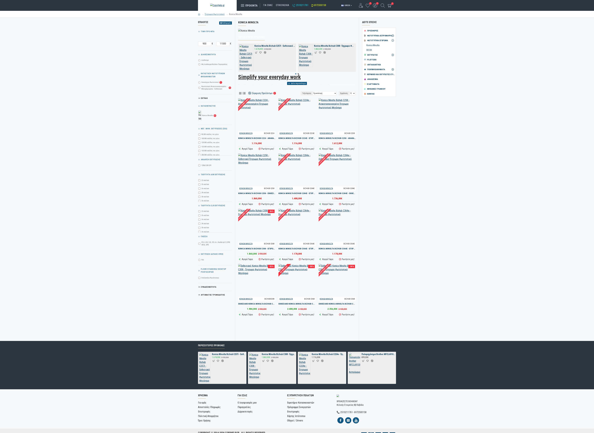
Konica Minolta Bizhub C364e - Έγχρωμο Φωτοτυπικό (297, 248)
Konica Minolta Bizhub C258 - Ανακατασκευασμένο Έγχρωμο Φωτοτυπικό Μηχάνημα (337, 138)
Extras (204, 98)
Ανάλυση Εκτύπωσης (210, 159)
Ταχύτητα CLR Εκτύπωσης (213, 205)
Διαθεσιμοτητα (208, 54)
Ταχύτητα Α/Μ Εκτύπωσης (213, 174)
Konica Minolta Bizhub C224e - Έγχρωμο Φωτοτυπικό (297, 138)
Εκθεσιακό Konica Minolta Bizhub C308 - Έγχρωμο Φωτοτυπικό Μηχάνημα (256, 304)
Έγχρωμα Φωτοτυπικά (214, 14)
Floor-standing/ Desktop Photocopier (213, 270)
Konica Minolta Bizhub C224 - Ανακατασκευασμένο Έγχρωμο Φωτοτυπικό (256, 138)
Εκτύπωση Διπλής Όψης (212, 254)
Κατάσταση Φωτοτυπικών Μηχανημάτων (213, 75)
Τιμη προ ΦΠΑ (207, 31)
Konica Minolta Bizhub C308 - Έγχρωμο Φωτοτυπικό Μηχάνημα (334, 46)
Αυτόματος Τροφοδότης (213, 295)
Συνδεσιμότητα (208, 287)
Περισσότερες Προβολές (251, 37)
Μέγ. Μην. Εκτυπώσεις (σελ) (214, 128)
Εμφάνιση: (344, 93)
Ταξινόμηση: (307, 93)
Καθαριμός (226, 23)
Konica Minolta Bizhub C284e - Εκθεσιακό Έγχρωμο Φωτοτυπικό (337, 193)
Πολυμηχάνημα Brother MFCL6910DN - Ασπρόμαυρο (378, 354)
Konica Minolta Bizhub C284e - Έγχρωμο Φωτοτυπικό (297, 193)
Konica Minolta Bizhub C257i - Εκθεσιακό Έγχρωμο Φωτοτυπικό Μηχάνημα (274, 46)
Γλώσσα (204, 236)
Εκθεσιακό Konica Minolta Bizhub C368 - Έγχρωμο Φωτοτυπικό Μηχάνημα (297, 304)
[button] (295, 73)
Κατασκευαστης (208, 106)
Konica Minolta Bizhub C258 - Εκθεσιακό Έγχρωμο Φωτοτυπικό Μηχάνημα (256, 193)
